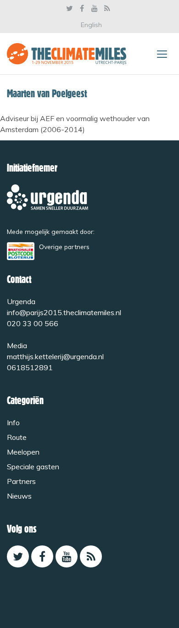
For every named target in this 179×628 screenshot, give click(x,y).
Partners (21, 481)
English (91, 25)
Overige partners (64, 246)
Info (13, 422)
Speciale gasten (33, 466)
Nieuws (19, 495)
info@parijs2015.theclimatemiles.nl (64, 312)
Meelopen (23, 451)
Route (17, 437)
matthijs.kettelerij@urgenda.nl (55, 356)
